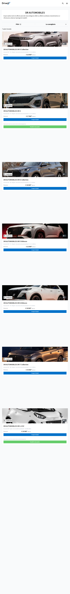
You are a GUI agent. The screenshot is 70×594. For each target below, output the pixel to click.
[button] (35, 126)
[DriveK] (6, 3)
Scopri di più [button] (35, 58)
